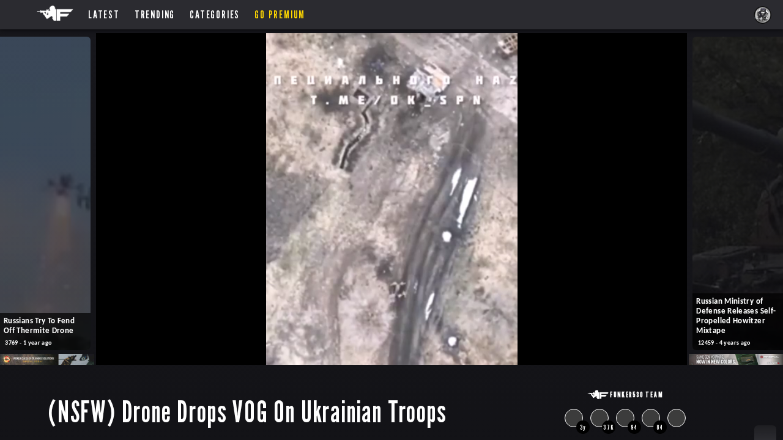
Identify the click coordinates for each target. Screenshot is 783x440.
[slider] (375, 351)
